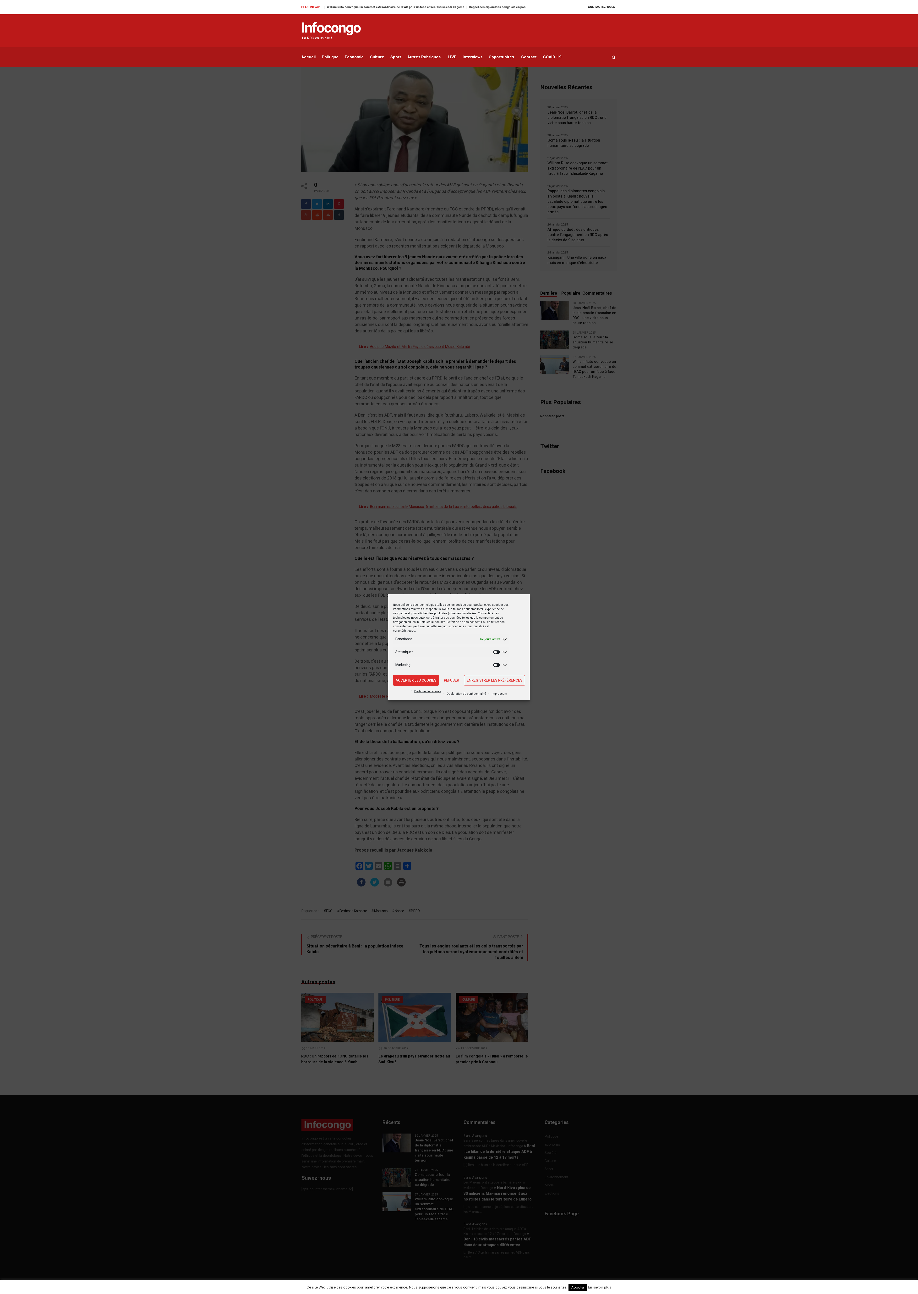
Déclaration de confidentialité (466, 693)
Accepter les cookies (416, 680)
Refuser (451, 680)
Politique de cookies (427, 691)
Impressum (499, 693)
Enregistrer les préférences (494, 680)
